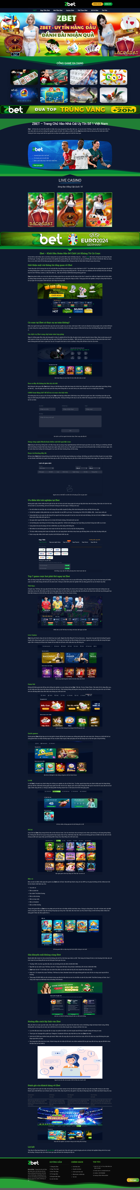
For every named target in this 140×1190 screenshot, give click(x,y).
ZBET (35, 10)
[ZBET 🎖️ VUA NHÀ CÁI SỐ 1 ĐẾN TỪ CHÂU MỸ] (70, 4)
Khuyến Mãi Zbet (55, 1176)
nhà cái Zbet (50, 1150)
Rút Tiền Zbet (57, 10)
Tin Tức (104, 10)
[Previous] (4, 34)
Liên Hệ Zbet (54, 1179)
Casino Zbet (70, 10)
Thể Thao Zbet (82, 10)
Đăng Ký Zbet (54, 1166)
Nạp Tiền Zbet (45, 10)
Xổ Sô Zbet (94, 10)
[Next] (135, 34)
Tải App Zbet (54, 1174)
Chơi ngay (132, 1180)
